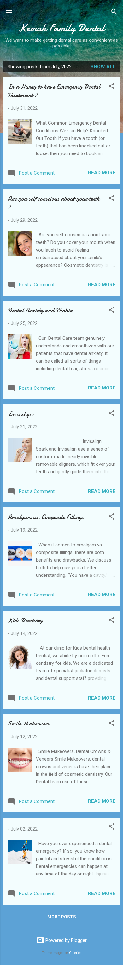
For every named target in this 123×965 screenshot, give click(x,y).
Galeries (75, 953)
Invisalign (20, 413)
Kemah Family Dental (61, 28)
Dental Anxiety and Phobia (40, 310)
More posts (61, 916)
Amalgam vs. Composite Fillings (46, 517)
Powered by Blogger (65, 940)
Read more (101, 173)
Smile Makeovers (29, 723)
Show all (103, 67)
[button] (111, 87)
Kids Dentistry (25, 620)
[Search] (114, 12)
